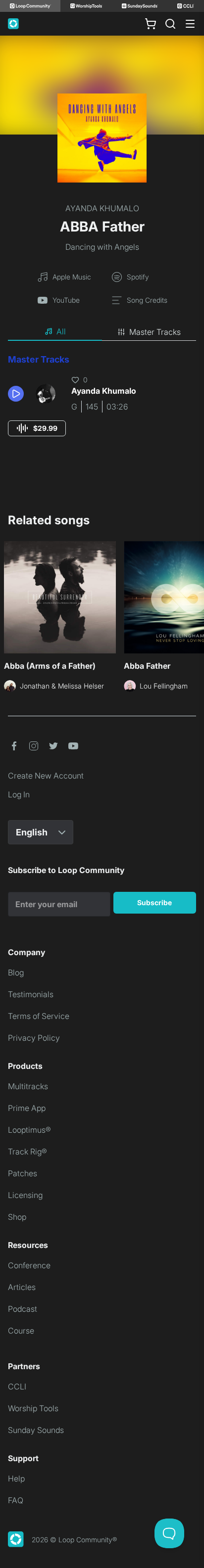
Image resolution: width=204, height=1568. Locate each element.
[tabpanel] (102, 404)
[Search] (170, 24)
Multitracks (28, 1086)
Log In (19, 794)
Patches (22, 1173)
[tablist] (102, 332)
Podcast (22, 1309)
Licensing (25, 1195)
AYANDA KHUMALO (102, 208)
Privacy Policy (34, 1038)
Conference (29, 1265)
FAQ (15, 1500)
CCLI (17, 1386)
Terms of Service (38, 1016)
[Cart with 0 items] (150, 24)
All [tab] (61, 331)
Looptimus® (29, 1130)
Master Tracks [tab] (155, 332)
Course (21, 1331)
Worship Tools (33, 1408)
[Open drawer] (190, 24)
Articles (22, 1287)
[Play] (16, 394)
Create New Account (46, 776)
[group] (37, 428)
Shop (17, 1217)
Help (16, 1478)
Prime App (27, 1108)
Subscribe (154, 902)
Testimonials (30, 994)
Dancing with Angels (102, 247)
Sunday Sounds (36, 1430)
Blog (16, 972)
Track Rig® (27, 1151)
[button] (18, 394)
